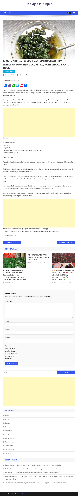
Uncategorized (10, 438)
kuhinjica (21, 75)
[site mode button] (69, 13)
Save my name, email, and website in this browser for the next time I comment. (11, 354)
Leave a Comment (33, 75)
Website (7, 338)
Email (7, 329)
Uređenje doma (10, 442)
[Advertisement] (39, 122)
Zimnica (8, 453)
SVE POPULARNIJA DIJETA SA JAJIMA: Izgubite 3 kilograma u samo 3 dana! (38, 257)
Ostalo (7, 419)
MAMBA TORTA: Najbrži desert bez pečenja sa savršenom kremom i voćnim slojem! (32, 472)
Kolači (7, 415)
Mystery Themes (21, 494)
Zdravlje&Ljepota (9, 71)
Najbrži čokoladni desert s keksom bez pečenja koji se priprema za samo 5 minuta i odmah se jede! (36, 469)
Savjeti (7, 427)
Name (7, 321)
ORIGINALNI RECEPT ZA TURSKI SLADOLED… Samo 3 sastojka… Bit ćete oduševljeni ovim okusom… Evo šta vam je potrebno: (39, 478)
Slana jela (8, 430)
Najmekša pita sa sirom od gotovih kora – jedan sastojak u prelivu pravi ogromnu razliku (33, 465)
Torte (7, 434)
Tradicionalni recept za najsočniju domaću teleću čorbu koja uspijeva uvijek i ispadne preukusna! (35, 483)
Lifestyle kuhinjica (39, 4)
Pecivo (7, 423)
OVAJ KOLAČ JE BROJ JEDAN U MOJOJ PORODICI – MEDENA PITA (13, 242)
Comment (9, 301)
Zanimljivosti (9, 446)
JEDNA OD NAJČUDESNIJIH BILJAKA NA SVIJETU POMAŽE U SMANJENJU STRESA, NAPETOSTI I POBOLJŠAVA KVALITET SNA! (63, 275)
